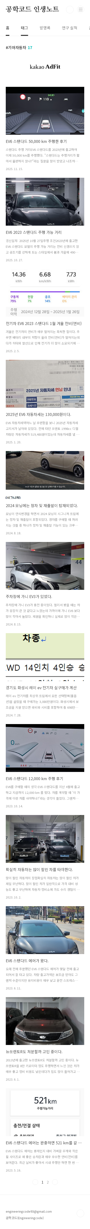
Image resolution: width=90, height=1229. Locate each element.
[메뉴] (80, 9)
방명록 (45, 28)
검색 (69, 9)
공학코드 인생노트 (32, 9)
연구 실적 (69, 28)
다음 (55, 1182)
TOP (80, 1213)
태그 (24, 28)
